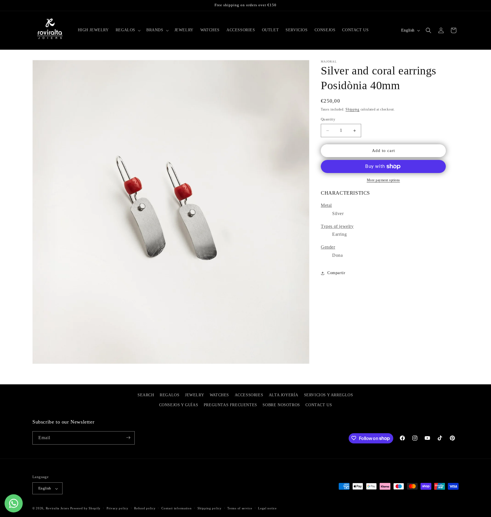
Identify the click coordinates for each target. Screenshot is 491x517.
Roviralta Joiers (57, 508)
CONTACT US (318, 405)
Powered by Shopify (85, 508)
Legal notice (267, 508)
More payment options (383, 180)
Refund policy (144, 508)
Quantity (328, 119)
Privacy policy (117, 508)
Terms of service (239, 508)
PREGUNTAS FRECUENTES (230, 405)
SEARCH (146, 395)
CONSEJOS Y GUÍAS (178, 405)
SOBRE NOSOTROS (281, 405)
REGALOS (169, 395)
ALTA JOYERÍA (283, 395)
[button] (127, 30)
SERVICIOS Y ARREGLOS (328, 395)
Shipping (352, 109)
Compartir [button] (336, 273)
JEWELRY (194, 395)
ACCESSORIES (249, 395)
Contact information (176, 508)
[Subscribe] (128, 437)
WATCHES (219, 395)
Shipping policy (209, 508)
